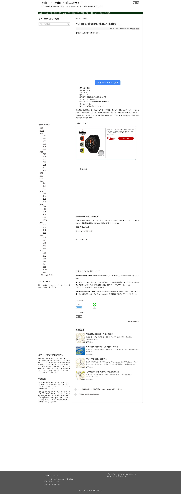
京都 (44, 206)
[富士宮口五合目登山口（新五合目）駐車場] (80, 350)
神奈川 (45, 156)
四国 (87, 13)
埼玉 (44, 159)
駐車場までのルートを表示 (109, 82)
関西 (82, 13)
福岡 (44, 253)
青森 (44, 135)
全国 (40, 13)
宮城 (44, 146)
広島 (44, 237)
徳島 (44, 227)
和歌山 (45, 220)
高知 (44, 233)
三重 (44, 201)
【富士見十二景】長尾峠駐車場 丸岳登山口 (102, 372)
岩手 (44, 141)
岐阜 (44, 199)
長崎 (44, 261)
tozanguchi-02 (134, 321)
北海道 (46, 13)
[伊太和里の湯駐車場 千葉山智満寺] (80, 338)
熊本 (44, 264)
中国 (91, 13)
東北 (51, 13)
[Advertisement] (108, 254)
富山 (44, 183)
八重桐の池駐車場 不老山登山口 (89, 394)
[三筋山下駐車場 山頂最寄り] (80, 363)
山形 (44, 144)
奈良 (44, 212)
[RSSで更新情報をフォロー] (137, 2)
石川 (44, 186)
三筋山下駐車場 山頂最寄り (96, 359)
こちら (61, 285)
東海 (78, 13)
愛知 (44, 196)
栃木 (44, 167)
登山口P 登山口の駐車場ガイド (62, 2)
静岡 (137, 29)
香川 (44, 224)
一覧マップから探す (105, 13)
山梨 (64, 13)
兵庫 (44, 217)
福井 (44, 188)
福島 (44, 149)
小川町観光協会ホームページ (94, 106)
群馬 (44, 170)
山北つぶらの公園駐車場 (84, 231)
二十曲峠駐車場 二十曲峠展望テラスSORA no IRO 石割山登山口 (100, 389)
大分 (44, 258)
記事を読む (89, 342)
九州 (96, 13)
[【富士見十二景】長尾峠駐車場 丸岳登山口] (80, 375)
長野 (60, 13)
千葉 (44, 162)
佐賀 (44, 256)
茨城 (44, 165)
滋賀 (44, 214)
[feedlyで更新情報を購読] (134, 2)
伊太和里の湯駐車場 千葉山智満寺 (99, 334)
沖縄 (44, 272)
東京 (44, 154)
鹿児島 (45, 269)
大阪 (44, 209)
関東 (55, 13)
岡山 (44, 240)
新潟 (69, 13)
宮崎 (44, 267)
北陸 (73, 13)
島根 (44, 248)
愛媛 (44, 230)
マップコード (80, 282)
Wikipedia (94, 216)
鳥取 (44, 246)
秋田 (44, 138)
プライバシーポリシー (52, 484)
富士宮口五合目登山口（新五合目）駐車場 (102, 347)
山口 (44, 243)
